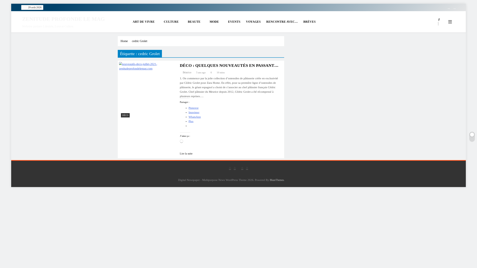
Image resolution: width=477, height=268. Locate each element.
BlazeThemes (277, 179)
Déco (125, 115)
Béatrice (187, 72)
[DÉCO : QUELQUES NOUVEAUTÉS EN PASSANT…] (147, 90)
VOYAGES (253, 21)
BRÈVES (309, 21)
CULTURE (171, 21)
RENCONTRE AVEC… (282, 21)
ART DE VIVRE (144, 21)
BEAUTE (194, 21)
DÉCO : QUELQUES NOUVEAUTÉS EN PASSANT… (229, 65)
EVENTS (234, 21)
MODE (214, 21)
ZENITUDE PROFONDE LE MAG (63, 19)
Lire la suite (186, 153)
